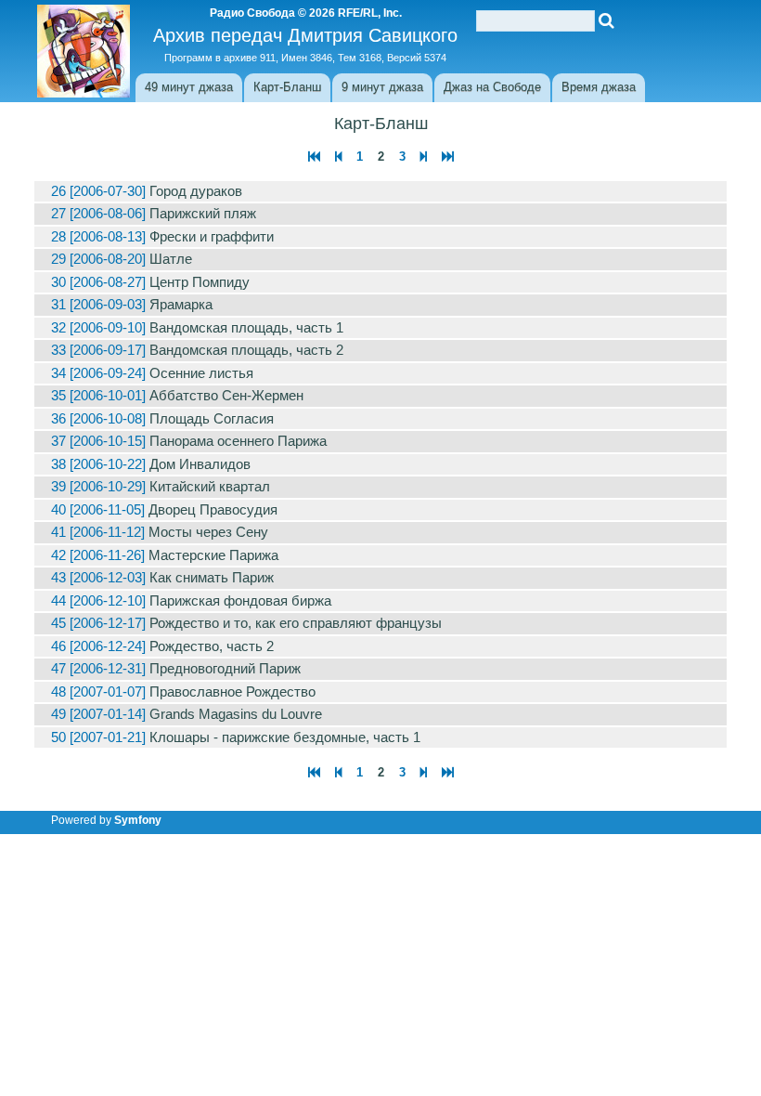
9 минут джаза (382, 87)
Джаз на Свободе (492, 87)
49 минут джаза (189, 87)
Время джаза (598, 87)
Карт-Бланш (287, 87)
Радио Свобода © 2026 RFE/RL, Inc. (306, 13)
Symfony (137, 820)
